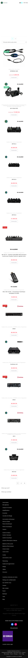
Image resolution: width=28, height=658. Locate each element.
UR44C (14, 328)
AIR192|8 (14, 179)
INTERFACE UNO (14, 71)
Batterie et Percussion (8, 543)
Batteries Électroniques (8, 546)
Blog (4, 599)
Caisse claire (6, 551)
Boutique (5, 593)
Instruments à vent (7, 557)
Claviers (4, 529)
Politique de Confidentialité (9, 580)
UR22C (14, 399)
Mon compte (6, 588)
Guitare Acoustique (7, 537)
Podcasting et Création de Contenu (17, 105)
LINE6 (10, 362)
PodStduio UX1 (14, 364)
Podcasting (5, 561)
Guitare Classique (7, 535)
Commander (14, 262)
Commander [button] (14, 77)
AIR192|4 (14, 144)
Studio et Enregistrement (16, 106)
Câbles (4, 569)
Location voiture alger (8, 644)
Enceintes (5, 513)
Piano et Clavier (6, 521)
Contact (4, 585)
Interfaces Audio (11, 69)
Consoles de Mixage (7, 516)
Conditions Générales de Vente (10, 577)
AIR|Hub (14, 471)
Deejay (4, 566)
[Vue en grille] (12, 38)
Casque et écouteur (5, 104)
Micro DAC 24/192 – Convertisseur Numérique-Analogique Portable (14, 292)
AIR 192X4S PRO (14, 108)
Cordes (4, 555)
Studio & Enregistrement (8, 563)
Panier (4, 591)
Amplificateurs (6, 510)
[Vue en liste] (15, 38)
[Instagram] (15, 624)
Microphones (23, 104)
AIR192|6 (14, 215)
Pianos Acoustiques (7, 526)
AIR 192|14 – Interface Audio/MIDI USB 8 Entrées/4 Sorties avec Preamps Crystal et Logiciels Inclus (14, 255)
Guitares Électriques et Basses (10, 540)
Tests (4, 596)
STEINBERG (15, 327)
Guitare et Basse (6, 532)
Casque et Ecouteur (7, 507)
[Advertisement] (14, 20)
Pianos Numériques (7, 523)
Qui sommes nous (7, 582)
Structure (5, 572)
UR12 (14, 436)
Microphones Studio (7, 105)
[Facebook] (12, 624)
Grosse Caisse (6, 549)
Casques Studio (12, 104)
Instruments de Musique (8, 519)
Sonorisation (17, 69)
